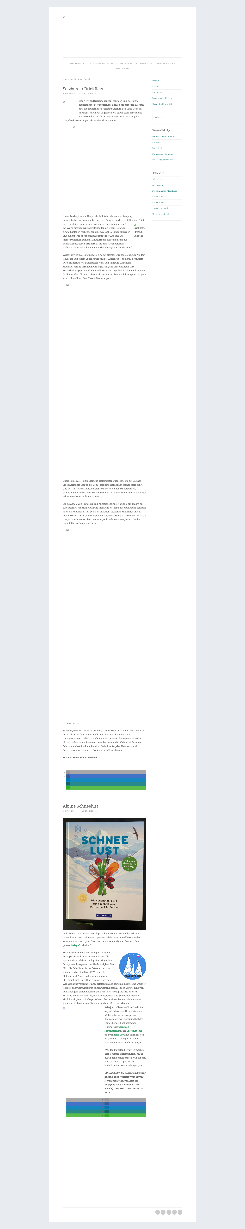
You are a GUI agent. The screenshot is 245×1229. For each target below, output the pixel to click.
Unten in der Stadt (166, 63)
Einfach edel (158, 148)
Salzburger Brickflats (83, 88)
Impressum (157, 92)
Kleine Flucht (147, 63)
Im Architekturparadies (162, 159)
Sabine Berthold (87, 94)
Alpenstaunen (77, 63)
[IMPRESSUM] (168, 1212)
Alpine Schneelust (80, 806)
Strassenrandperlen (126, 63)
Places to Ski (122, 68)
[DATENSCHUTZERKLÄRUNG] (174, 1212)
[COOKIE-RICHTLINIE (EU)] (179, 1212)
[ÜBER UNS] (157, 1212)
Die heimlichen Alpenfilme (100, 63)
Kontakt (156, 86)
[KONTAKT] (163, 1212)
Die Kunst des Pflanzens (163, 136)
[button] (68, 772)
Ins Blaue (156, 142)
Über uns (156, 80)
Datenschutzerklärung (162, 98)
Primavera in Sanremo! (162, 154)
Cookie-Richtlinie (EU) (162, 104)
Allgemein (157, 179)
